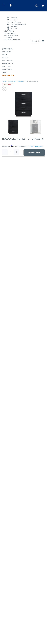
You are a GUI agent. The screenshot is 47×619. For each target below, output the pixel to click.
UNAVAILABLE (34, 152)
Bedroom (6, 52)
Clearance (7, 69)
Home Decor (7, 63)
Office (5, 57)
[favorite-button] (4, 88)
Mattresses (7, 60)
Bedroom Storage (32, 81)
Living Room (7, 49)
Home (4, 81)
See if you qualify (36, 146)
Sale (4, 72)
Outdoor (6, 66)
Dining (5, 55)
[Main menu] (3, 5)
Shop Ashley (8, 75)
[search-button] (39, 41)
